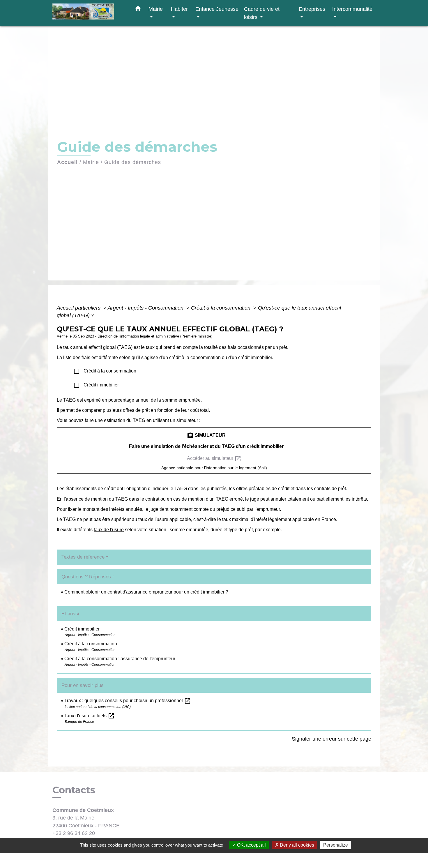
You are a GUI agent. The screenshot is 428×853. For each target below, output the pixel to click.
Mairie (91, 162)
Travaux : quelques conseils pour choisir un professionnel (127, 700)
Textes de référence (83, 557)
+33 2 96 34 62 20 (73, 833)
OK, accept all (251, 845)
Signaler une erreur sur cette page (331, 739)
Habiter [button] (179, 9)
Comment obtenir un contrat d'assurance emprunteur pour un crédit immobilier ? (146, 591)
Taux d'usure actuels (89, 715)
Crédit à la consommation (221, 308)
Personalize (335, 845)
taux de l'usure (109, 529)
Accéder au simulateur (214, 458)
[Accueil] (88, 13)
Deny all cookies (296, 845)
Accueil (67, 162)
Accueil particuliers (79, 308)
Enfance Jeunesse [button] (216, 9)
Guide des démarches (132, 162)
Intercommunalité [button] (352, 9)
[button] (138, 10)
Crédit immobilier (96, 385)
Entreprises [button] (312, 9)
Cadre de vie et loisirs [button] (262, 13)
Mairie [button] (155, 9)
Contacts (73, 790)
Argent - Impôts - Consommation (146, 308)
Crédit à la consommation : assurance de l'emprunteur (119, 658)
